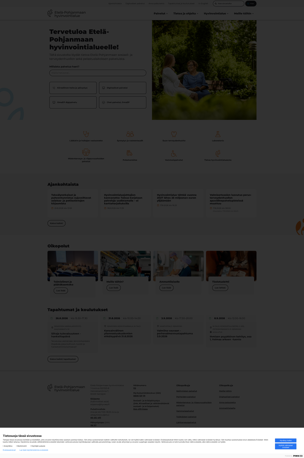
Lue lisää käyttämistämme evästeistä (33, 450)
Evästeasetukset (9, 450)
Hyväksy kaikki (286, 440)
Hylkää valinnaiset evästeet (286, 446)
